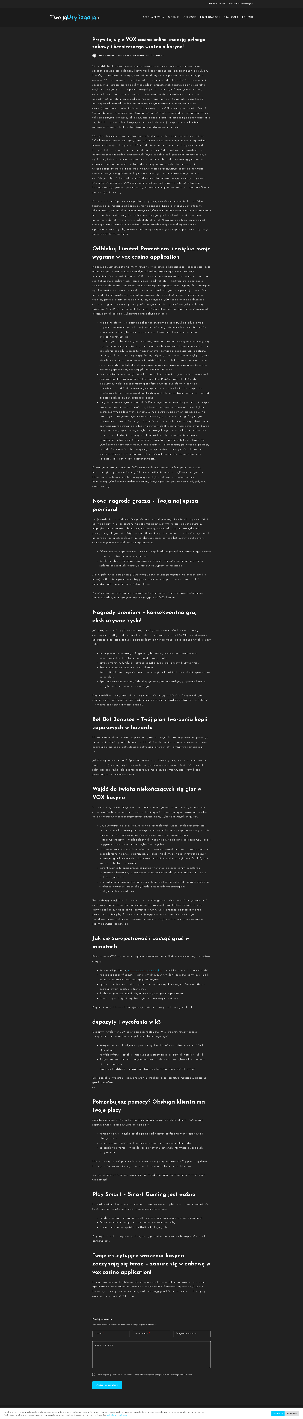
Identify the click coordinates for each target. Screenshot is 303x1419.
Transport (231, 17)
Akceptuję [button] (278, 1414)
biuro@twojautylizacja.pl (241, 4)
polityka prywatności (117, 1415)
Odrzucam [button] (292, 1414)
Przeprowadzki (210, 17)
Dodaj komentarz (104, 1345)
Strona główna (153, 17)
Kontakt (247, 17)
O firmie (173, 17)
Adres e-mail (142, 1333)
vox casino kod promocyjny (145, 970)
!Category (158, 56)
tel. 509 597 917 (217, 4)
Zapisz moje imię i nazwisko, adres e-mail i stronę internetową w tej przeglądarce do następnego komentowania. (144, 1375)
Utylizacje (189, 17)
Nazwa (99, 1333)
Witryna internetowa (186, 1333)
